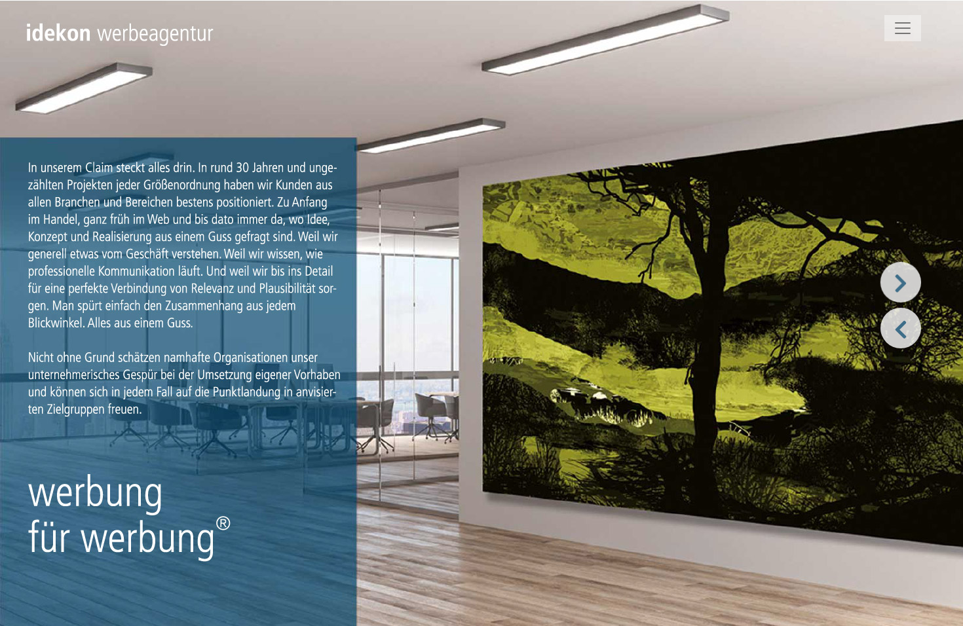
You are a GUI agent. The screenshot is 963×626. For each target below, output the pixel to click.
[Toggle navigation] (902, 28)
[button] (899, 282)
